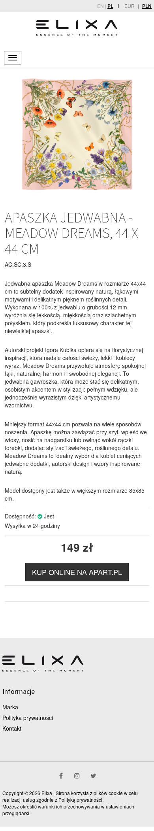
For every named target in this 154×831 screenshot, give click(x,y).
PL (110, 6)
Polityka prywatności (27, 718)
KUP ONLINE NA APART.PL (77, 572)
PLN (147, 6)
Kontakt (11, 728)
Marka (10, 707)
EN (100, 5)
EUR (129, 5)
